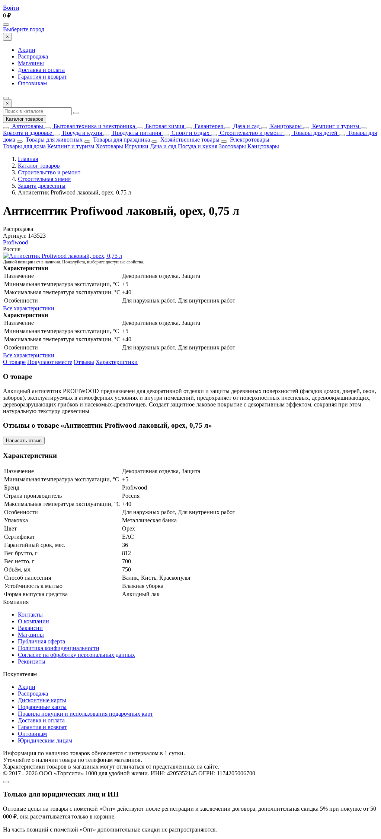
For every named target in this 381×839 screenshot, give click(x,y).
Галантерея (208, 126)
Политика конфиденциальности (58, 648)
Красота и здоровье (27, 133)
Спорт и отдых (189, 133)
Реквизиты (31, 661)
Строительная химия (44, 179)
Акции (26, 50)
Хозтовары (109, 146)
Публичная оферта (41, 641)
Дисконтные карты (42, 700)
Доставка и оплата (41, 70)
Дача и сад (246, 126)
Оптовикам (32, 83)
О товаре (14, 362)
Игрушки (136, 146)
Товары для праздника (121, 139)
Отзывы (84, 362)
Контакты (30, 614)
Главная (28, 159)
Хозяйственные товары (189, 139)
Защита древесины (41, 186)
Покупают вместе (49, 362)
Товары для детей (314, 133)
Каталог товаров (24, 119)
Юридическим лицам (45, 740)
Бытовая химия (164, 126)
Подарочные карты (42, 707)
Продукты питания (136, 133)
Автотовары (26, 126)
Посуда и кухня (81, 133)
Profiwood (15, 242)
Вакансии (30, 628)
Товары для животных (53, 139)
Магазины (31, 63)
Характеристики (117, 362)
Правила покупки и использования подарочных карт (85, 713)
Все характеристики (28, 308)
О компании (33, 621)
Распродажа (33, 56)
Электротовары (248, 139)
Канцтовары (285, 126)
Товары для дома (24, 146)
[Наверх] (6, 782)
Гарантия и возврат (42, 76)
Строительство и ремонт (250, 133)
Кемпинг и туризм (335, 126)
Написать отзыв (24, 440)
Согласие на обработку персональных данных (76, 655)
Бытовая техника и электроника (93, 126)
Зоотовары (232, 146)
